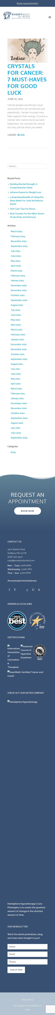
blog (20, 134)
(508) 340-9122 (15, 557)
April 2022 (16, 325)
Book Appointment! (27, 3)
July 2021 (15, 369)
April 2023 (16, 266)
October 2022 (18, 295)
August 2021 (17, 364)
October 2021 (17, 354)
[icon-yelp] (27, 590)
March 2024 (16, 231)
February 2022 (18, 334)
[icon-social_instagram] (22, 590)
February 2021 (18, 393)
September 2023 (19, 246)
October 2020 (18, 413)
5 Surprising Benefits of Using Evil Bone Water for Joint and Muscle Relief (26, 200)
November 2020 (19, 408)
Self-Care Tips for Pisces (22, 209)
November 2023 (19, 241)
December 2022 (19, 285)
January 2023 (17, 280)
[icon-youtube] (34, 590)
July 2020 (15, 428)
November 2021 (19, 349)
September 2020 (19, 418)
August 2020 (17, 423)
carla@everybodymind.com (21, 560)
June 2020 (16, 433)
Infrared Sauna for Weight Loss (25, 192)
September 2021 (19, 359)
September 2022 (19, 300)
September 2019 (19, 438)
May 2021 (15, 379)
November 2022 (19, 290)
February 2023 (18, 275)
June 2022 (16, 315)
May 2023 (15, 261)
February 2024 (18, 236)
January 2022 (17, 339)
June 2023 (16, 256)
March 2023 (16, 271)
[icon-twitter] (15, 590)
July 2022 (15, 310)
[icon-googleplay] (39, 590)
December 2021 (19, 344)
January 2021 (17, 398)
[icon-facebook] (10, 590)
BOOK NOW (27, 511)
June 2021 (16, 374)
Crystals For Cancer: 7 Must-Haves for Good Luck (27, 79)
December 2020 (19, 403)
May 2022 (15, 320)
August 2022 (17, 305)
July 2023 (15, 251)
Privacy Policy (27, 1000)
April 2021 (16, 384)
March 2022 (16, 330)
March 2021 (16, 388)
